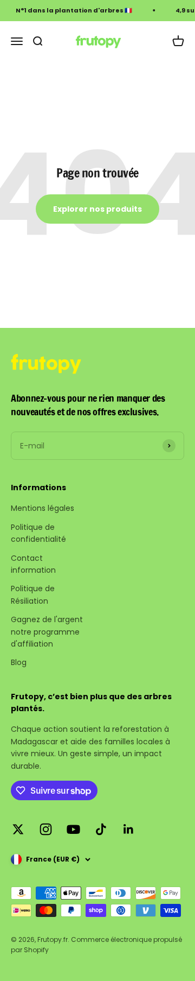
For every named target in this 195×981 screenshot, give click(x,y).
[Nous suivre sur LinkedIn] (128, 829)
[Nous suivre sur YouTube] (73, 829)
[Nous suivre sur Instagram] (45, 829)
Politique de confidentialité (38, 533)
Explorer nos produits (97, 209)
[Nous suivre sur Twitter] (18, 829)
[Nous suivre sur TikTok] (101, 829)
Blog (19, 662)
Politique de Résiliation (33, 594)
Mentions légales (42, 508)
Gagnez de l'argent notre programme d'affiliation (47, 631)
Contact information (33, 564)
